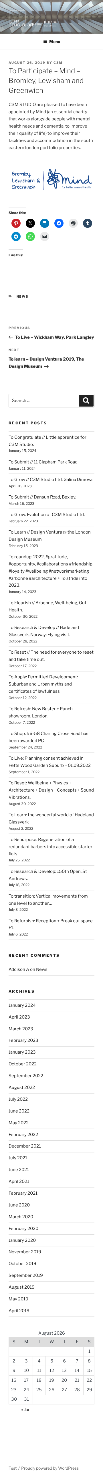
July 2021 (18, 1157)
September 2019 (26, 1275)
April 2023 (19, 1017)
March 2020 (21, 1216)
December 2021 (25, 1146)
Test (13, 1468)
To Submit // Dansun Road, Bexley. (42, 497)
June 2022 (19, 1111)
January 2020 (22, 1240)
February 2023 (23, 1040)
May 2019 (18, 1299)
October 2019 (22, 1263)
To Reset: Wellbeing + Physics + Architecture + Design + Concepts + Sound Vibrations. (51, 790)
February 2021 (23, 1193)
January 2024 (22, 1005)
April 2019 (19, 1310)
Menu (54, 41)
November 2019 (25, 1251)
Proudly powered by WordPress (50, 1468)
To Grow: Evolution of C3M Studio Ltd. (47, 514)
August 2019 (22, 1287)
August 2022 (22, 1087)
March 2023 (21, 1028)
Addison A (19, 969)
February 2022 (23, 1134)
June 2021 (19, 1169)
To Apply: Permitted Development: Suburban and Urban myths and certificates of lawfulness (43, 684)
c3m (58, 63)
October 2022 (23, 1064)
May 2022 (19, 1122)
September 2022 (26, 1075)
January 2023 (22, 1052)
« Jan (26, 1409)
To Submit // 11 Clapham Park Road (43, 462)
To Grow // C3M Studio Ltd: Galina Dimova (50, 479)
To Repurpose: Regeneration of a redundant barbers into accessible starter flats (50, 847)
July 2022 (18, 1099)
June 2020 (19, 1205)
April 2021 (19, 1181)
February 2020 (23, 1228)
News (23, 297)
